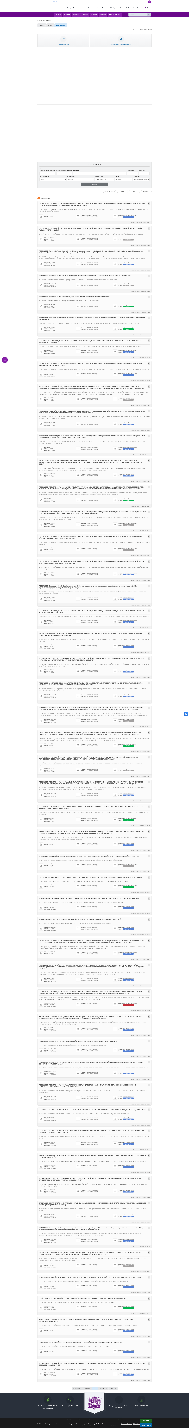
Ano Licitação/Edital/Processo (64, 169)
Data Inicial (130, 170)
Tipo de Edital (99, 176)
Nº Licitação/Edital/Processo (47, 169)
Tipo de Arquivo (44, 176)
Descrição (76, 170)
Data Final (142, 170)
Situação (117, 176)
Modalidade (71, 176)
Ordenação (136, 176)
